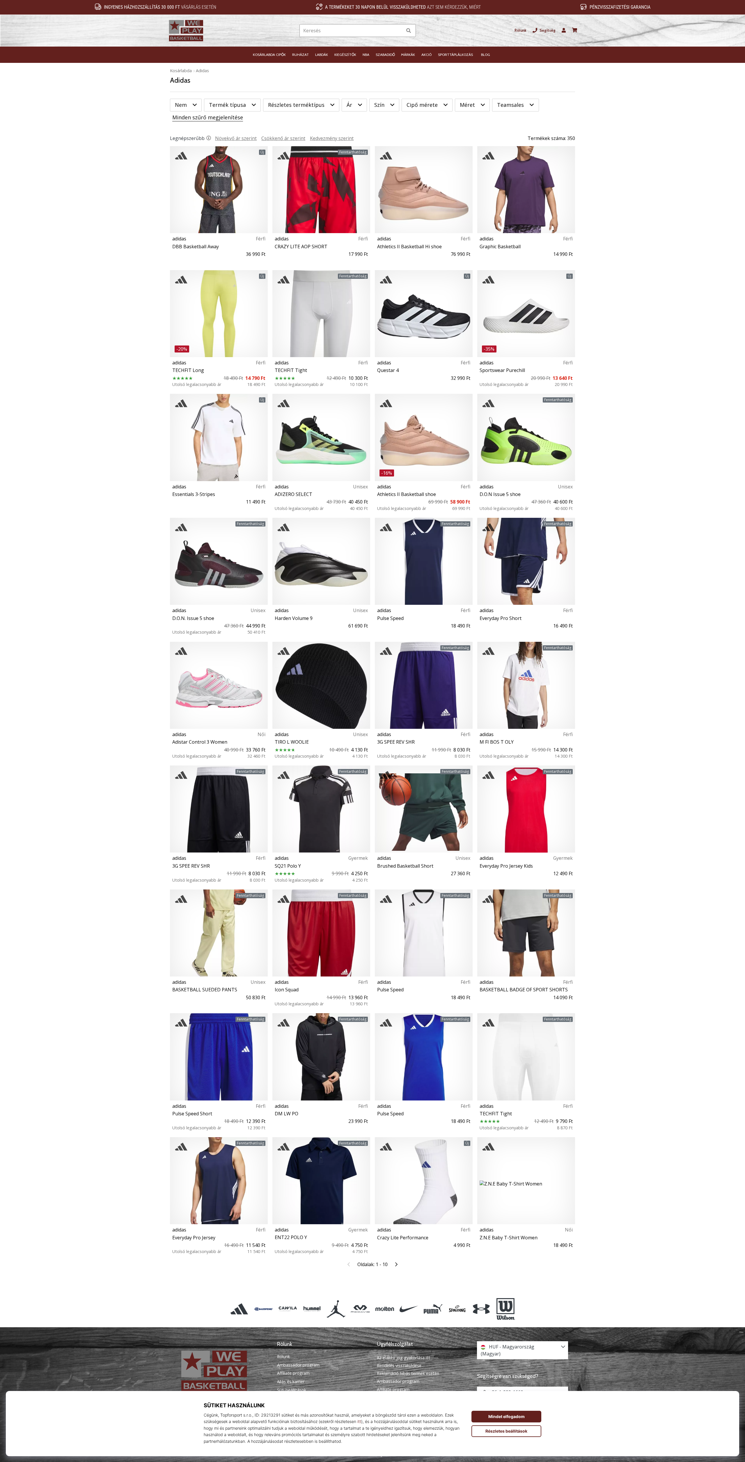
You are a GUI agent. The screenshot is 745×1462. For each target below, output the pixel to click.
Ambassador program (298, 1365)
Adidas (202, 70)
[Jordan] (336, 1309)
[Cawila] (288, 1309)
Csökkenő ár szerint (283, 138)
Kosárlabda (181, 70)
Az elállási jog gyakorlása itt (403, 1357)
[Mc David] (360, 1309)
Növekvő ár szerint (236, 138)
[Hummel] (312, 1309)
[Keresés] (409, 30)
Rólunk (520, 30)
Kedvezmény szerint (332, 138)
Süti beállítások (291, 1390)
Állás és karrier (290, 1382)
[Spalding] (457, 1309)
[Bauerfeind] (263, 1309)
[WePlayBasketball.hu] (222, 1371)
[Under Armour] (481, 1309)
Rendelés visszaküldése (399, 1365)
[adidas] (239, 1309)
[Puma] (433, 1309)
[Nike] (409, 1309)
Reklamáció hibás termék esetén (408, 1373)
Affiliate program (293, 1373)
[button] (398, 30)
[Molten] (384, 1309)
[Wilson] (506, 1309)
